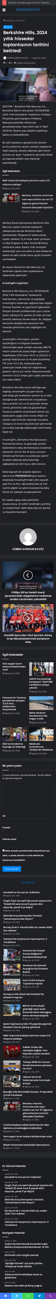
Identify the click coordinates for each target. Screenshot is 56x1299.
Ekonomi (20, 20)
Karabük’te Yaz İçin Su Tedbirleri (21, 892)
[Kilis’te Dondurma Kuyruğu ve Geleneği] (14, 734)
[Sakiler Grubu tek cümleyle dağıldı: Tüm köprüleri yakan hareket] (11, 1051)
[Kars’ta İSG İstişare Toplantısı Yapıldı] (11, 984)
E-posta (7, 827)
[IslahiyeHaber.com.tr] (28, 9)
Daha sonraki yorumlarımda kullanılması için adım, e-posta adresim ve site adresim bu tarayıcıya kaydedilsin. (26, 855)
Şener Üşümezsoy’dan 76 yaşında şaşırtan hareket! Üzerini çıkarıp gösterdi (27, 1025)
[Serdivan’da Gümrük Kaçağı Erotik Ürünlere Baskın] (11, 970)
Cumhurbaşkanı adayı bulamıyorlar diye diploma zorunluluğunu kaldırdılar (26, 1126)
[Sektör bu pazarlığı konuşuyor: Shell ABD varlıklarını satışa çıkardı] (41, 669)
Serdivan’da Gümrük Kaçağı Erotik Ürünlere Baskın (35, 969)
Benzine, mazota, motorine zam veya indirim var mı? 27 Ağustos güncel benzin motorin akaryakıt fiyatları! (38, 1110)
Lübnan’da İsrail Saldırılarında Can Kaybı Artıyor (36, 1080)
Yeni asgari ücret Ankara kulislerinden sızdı (14, 666)
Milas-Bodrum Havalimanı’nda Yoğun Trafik (38, 715)
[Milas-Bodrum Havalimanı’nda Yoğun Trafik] (41, 703)
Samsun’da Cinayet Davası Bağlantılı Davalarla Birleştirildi (35, 954)
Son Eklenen (28, 882)
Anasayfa (10, 20)
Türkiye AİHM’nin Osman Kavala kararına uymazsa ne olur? (37, 1065)
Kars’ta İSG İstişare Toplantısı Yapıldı (34, 982)
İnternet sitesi (9, 839)
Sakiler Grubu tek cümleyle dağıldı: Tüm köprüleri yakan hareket (36, 1050)
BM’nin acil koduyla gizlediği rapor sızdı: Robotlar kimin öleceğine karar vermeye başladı (37, 1010)
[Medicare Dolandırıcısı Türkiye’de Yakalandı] (41, 734)
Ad (4, 816)
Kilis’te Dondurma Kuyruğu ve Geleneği (13, 745)
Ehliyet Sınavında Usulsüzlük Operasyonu (26, 1144)
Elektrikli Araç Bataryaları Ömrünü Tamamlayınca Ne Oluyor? (22, 917)
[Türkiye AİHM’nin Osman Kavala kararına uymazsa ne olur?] (11, 1066)
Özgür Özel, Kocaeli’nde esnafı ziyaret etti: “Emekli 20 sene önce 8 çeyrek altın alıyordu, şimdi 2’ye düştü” (27, 904)
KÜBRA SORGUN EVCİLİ (17, 58)
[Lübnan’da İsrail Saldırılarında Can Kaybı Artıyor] (11, 1081)
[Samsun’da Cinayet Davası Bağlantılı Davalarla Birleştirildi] (11, 955)
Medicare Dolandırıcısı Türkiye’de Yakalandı (41, 746)
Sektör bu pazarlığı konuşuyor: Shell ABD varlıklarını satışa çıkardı (41, 683)
